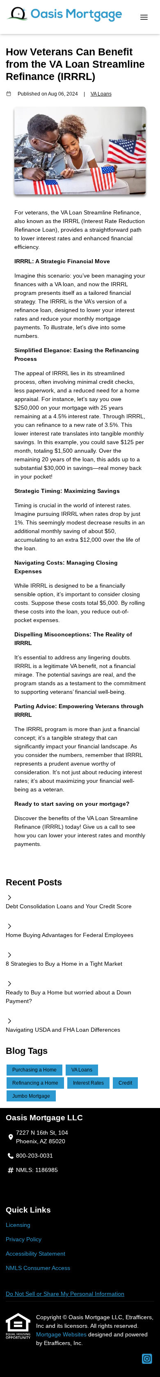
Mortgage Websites (62, 1334)
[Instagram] (147, 1359)
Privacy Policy (23, 1239)
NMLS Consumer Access (38, 1268)
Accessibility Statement (35, 1253)
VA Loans (101, 93)
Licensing (18, 1225)
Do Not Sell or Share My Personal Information (65, 1293)
